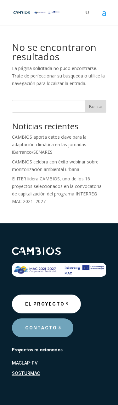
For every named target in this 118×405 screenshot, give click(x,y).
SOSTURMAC (26, 373)
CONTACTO (41, 327)
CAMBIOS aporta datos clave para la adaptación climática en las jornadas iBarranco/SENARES (49, 144)
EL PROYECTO (45, 303)
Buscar (96, 106)
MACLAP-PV (25, 362)
